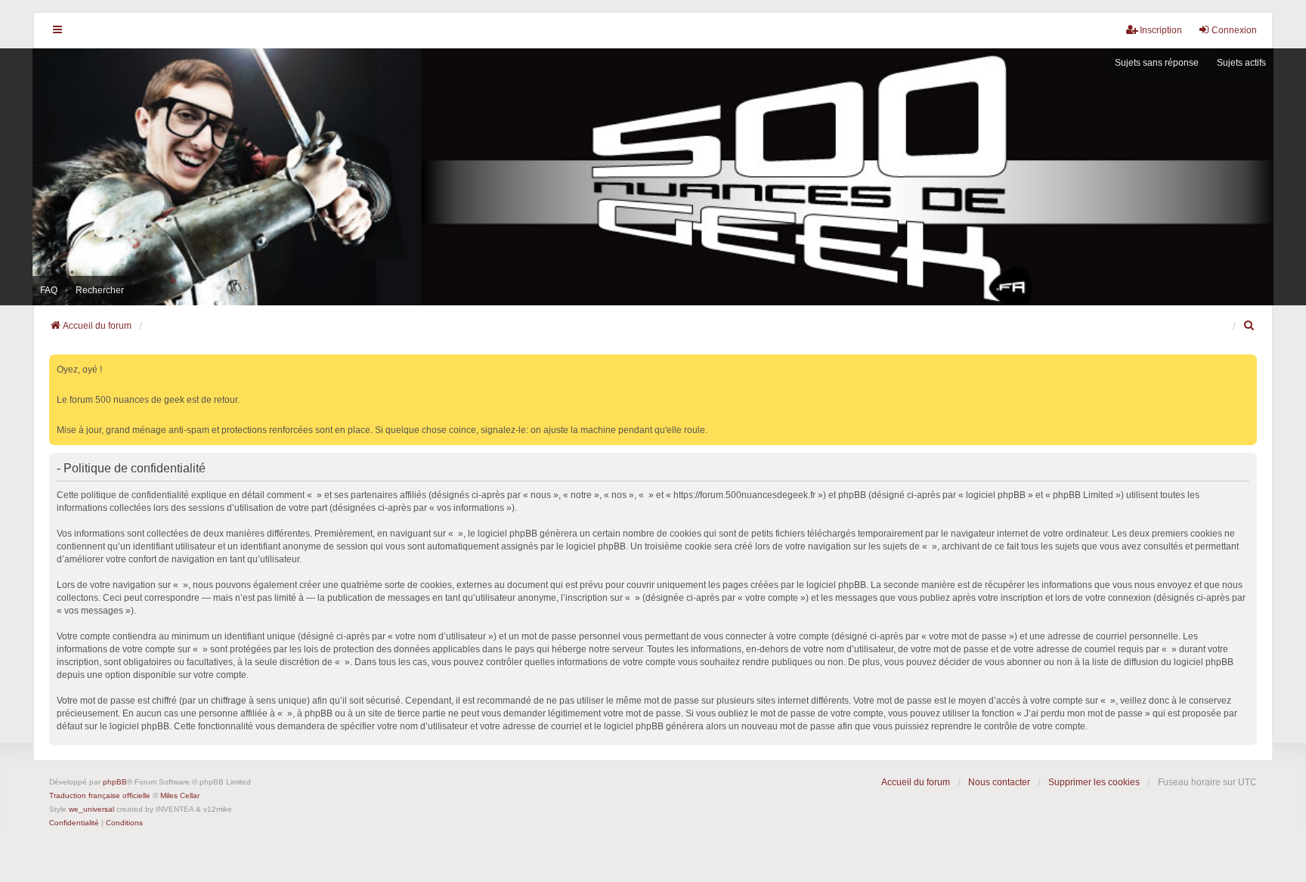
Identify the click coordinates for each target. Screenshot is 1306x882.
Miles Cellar (180, 795)
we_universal (91, 809)
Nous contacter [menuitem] (999, 782)
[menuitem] (1250, 326)
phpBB (115, 782)
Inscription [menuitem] (1161, 30)
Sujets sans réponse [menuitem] (1157, 62)
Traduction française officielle (99, 795)
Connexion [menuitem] (1234, 30)
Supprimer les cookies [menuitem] (1094, 782)
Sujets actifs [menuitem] (1241, 62)
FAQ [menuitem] (48, 290)
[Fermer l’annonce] (1247, 363)
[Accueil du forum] (653, 177)
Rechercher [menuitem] (100, 290)
